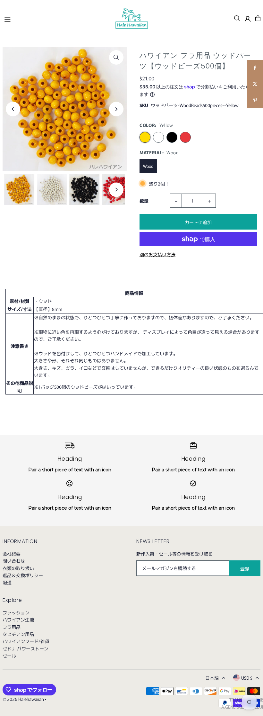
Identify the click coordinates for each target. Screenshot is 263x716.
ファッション (16, 612)
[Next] (116, 109)
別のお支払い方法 (157, 254)
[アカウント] (247, 19)
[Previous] (13, 109)
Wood (148, 166)
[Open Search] (237, 18)
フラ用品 (12, 627)
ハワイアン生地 (18, 619)
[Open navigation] (56, 18)
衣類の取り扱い (18, 568)
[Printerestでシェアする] (255, 100)
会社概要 (12, 553)
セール (9, 655)
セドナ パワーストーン (25, 648)
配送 (7, 582)
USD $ (246, 678)
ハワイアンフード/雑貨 (26, 641)
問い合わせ (14, 560)
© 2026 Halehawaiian (23, 699)
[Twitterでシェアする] (255, 84)
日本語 (212, 678)
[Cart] (257, 18)
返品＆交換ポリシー (23, 575)
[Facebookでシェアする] (255, 68)
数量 (144, 200)
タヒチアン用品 (18, 634)
